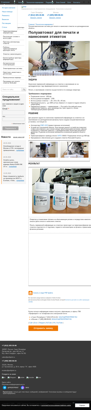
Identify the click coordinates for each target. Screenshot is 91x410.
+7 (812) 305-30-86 (36, 15)
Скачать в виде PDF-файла (43, 293)
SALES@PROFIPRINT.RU (68, 317)
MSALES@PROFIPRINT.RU (62, 319)
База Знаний (60, 2)
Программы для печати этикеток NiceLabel (11, 82)
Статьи (4, 27)
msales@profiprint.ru (9, 370)
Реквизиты (5, 15)
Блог (69, 2)
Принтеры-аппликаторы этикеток (11, 42)
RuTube (49, 323)
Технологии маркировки (34, 2)
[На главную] (45, 7)
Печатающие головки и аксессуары (11, 37)
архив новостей (18, 137)
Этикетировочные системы (12, 68)
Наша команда (7, 12)
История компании (8, 8)
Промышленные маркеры (12, 77)
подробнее (20, 150)
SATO (59, 136)
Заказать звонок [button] (55, 18)
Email (5, 108)
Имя (3, 116)
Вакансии (5, 19)
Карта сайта (6, 382)
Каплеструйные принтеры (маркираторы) (12, 58)
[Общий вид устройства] (44, 157)
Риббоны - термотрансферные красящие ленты (10, 48)
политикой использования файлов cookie (56, 405)
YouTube (59, 323)
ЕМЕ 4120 (44, 125)
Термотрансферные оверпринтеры (10, 32)
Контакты (76, 2)
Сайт (31, 323)
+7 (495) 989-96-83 (55, 15)
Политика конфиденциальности (13, 384)
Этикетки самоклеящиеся (12, 54)
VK (54, 323)
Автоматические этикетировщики (9, 64)
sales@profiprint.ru (8, 357)
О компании (5, 2)
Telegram (42, 323)
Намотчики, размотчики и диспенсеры (12, 73)
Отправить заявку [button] (43, 328)
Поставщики (6, 23)
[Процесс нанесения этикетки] (74, 157)
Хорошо (82, 405)
